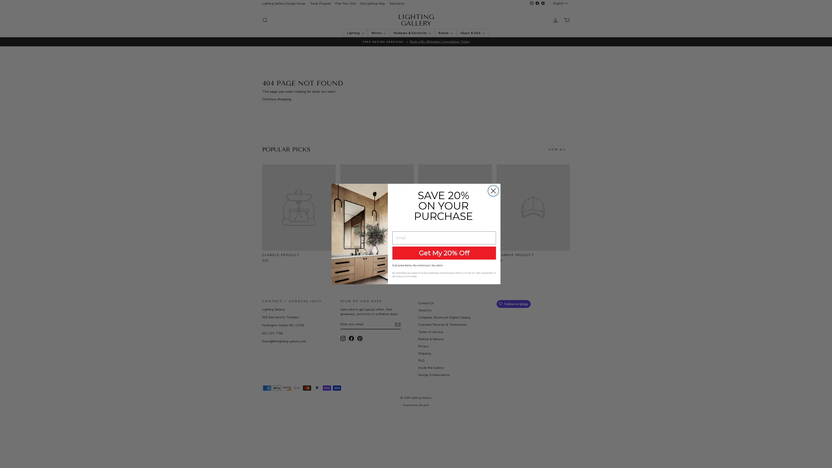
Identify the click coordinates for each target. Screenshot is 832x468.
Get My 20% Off (444, 253)
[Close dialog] (493, 190)
